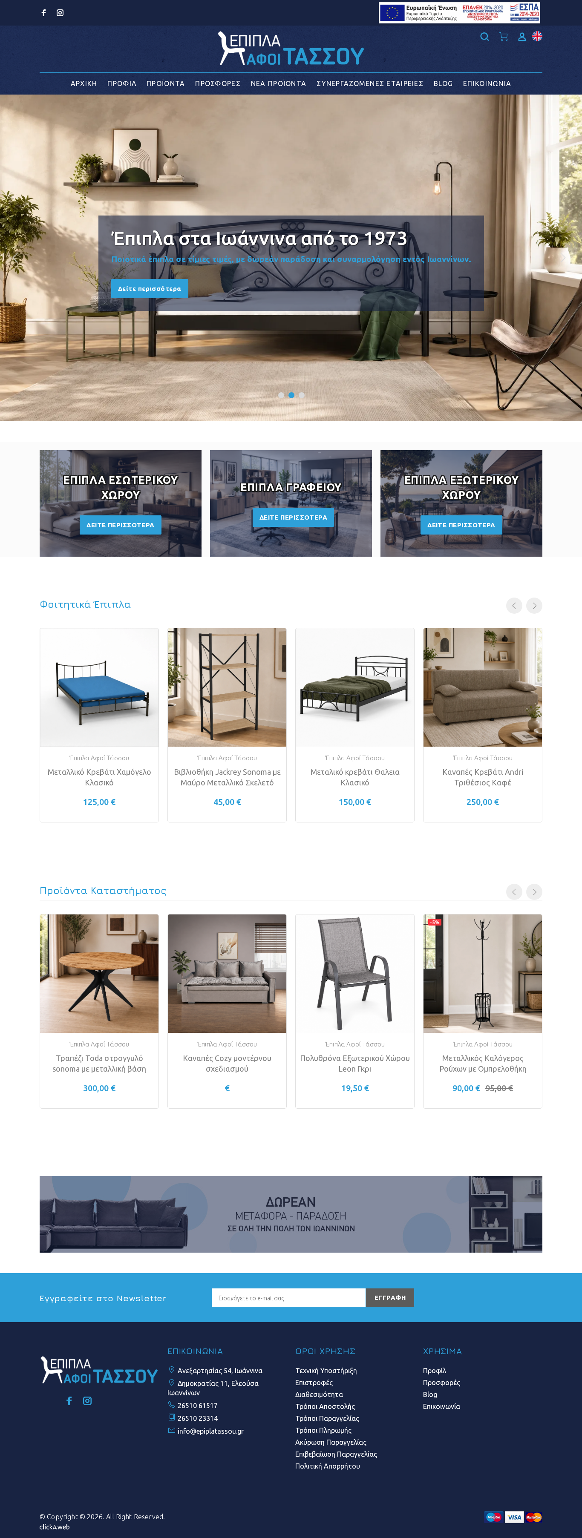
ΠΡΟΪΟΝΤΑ (166, 83)
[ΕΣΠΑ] (459, 12)
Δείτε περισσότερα (150, 288)
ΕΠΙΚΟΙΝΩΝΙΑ (487, 83)
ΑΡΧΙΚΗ (84, 83)
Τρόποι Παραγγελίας (327, 1418)
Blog (430, 1394)
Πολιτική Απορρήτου (327, 1466)
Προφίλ (434, 1370)
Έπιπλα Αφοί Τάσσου (99, 758)
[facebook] (45, 13)
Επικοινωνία (441, 1406)
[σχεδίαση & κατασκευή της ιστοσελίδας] (54, 1526)
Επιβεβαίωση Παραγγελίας (336, 1454)
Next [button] (534, 606)
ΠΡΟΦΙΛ (121, 83)
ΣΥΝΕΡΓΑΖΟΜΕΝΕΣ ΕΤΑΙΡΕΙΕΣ (370, 83)
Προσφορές (441, 1382)
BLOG (443, 83)
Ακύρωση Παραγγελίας (330, 1442)
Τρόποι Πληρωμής (323, 1430)
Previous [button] (514, 606)
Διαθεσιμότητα (319, 1394)
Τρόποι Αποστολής (325, 1406)
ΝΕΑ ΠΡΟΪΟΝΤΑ (278, 83)
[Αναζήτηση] (486, 37)
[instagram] (59, 13)
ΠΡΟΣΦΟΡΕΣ (218, 83)
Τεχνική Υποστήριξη (326, 1370)
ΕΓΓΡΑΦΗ (390, 1297)
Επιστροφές (314, 1382)
